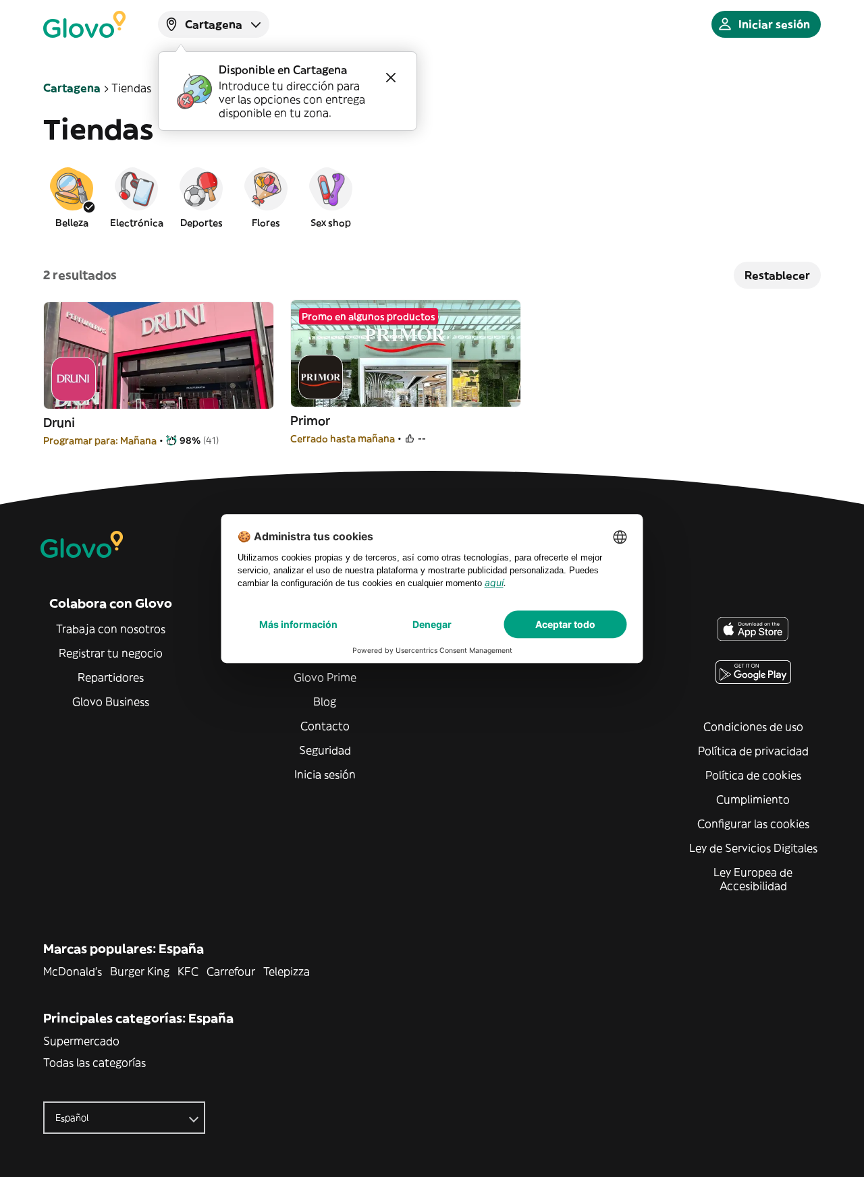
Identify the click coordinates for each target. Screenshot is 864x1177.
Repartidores (111, 677)
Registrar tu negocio (111, 653)
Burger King (139, 971)
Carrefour (231, 971)
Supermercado (81, 1040)
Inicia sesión (325, 774)
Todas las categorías (94, 1062)
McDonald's (72, 971)
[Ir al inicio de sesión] (84, 24)
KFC (188, 971)
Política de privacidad (753, 750)
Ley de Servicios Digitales (753, 848)
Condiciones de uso (753, 726)
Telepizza (286, 971)
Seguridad (325, 750)
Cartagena (72, 87)
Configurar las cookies (753, 823)
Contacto (325, 726)
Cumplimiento (753, 799)
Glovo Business (110, 701)
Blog (324, 701)
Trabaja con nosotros (110, 628)
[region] (432, 197)
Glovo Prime (325, 677)
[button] (71, 197)
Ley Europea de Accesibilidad (752, 878)
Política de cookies (753, 775)
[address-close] (390, 77)
